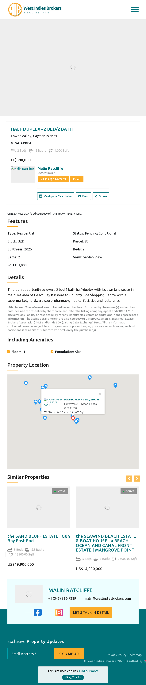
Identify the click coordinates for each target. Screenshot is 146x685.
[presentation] (129, 478)
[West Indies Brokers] (34, 9)
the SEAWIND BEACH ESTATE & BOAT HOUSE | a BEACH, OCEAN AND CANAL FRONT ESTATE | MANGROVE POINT (106, 543)
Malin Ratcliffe (50, 168)
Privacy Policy (116, 655)
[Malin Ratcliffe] (29, 594)
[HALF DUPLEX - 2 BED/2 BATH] (53, 402)
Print (85, 196)
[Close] (100, 393)
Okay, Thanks (73, 677)
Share (102, 196)
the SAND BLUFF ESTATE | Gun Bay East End (38, 538)
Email (76, 179)
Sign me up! (69, 654)
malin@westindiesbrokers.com (107, 598)
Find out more (88, 671)
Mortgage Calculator (57, 196)
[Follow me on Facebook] (38, 615)
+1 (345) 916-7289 (53, 179)
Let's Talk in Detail (91, 612)
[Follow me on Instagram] (59, 615)
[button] (76, 422)
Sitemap (136, 655)
